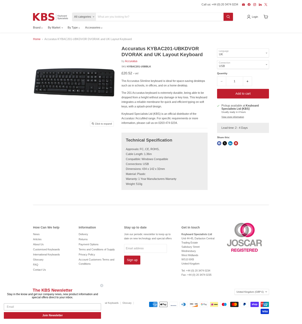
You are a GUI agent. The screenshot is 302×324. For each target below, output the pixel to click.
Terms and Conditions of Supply (97, 249)
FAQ (35, 264)
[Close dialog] (101, 285)
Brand (37, 27)
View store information (232, 117)
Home (37, 39)
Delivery (83, 234)
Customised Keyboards (46, 249)
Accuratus (131, 61)
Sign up (132, 260)
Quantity (222, 73)
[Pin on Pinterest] (236, 143)
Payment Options (89, 244)
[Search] (228, 17)
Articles (37, 239)
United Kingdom (250, 291)
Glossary (38, 259)
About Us (38, 244)
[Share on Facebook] (219, 143)
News (36, 234)
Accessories (93, 27)
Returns (83, 239)
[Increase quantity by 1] (247, 81)
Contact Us (39, 269)
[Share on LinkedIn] (230, 143)
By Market (54, 27)
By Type (73, 27)
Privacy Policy (87, 254)
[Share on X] (225, 143)
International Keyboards (46, 254)
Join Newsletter (52, 315)
